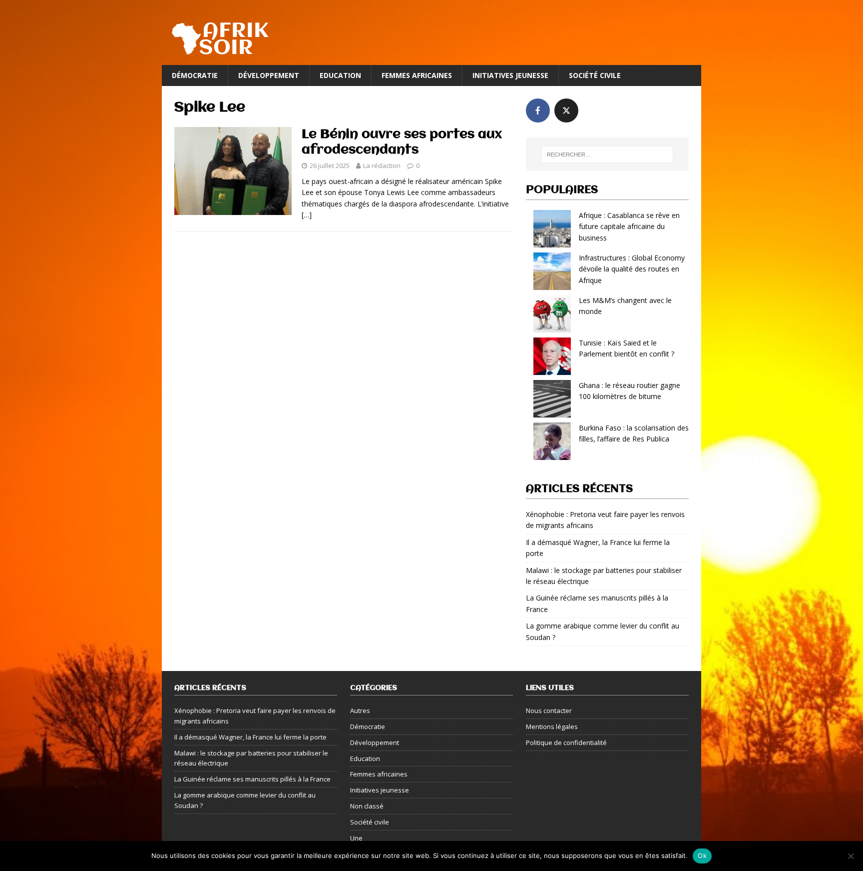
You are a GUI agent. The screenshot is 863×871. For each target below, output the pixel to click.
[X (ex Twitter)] (566, 110)
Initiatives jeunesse (510, 75)
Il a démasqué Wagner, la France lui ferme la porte (250, 737)
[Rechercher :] (607, 154)
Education (340, 75)
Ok (702, 856)
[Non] (851, 856)
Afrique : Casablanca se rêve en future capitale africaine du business (629, 226)
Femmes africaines (417, 75)
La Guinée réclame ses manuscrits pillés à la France (252, 779)
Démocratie (195, 75)
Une (356, 838)
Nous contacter (549, 710)
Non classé (367, 806)
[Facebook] (538, 110)
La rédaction (382, 165)
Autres (360, 710)
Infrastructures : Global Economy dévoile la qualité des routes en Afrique (632, 269)
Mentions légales (552, 726)
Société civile (595, 75)
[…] (307, 215)
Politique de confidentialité (566, 742)
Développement (268, 75)
